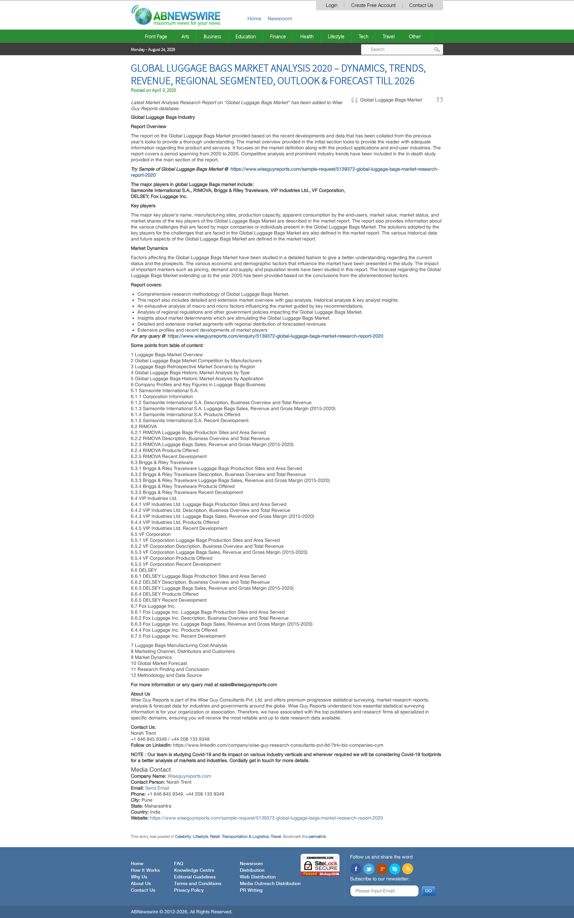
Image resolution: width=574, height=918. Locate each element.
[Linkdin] (381, 869)
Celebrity (183, 836)
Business (212, 36)
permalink (317, 836)
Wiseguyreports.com (189, 776)
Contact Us (421, 5)
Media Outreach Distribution (270, 883)
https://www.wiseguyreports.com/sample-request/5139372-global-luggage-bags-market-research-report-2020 (266, 818)
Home (254, 18)
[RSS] (407, 869)
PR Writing (251, 890)
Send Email (157, 788)
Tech (363, 36)
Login (331, 5)
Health (307, 36)
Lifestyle (336, 36)
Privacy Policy (189, 890)
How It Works (145, 870)
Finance (278, 36)
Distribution (252, 870)
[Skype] (394, 869)
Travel (389, 36)
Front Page (156, 36)
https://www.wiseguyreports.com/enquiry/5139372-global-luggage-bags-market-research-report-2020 (275, 336)
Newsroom (280, 18)
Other (415, 36)
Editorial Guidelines (195, 877)
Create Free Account (373, 5)
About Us (141, 883)
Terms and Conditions (197, 883)
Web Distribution (258, 877)
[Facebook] (355, 869)
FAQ (178, 863)
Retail (215, 836)
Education (246, 36)
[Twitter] (368, 869)
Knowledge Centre (194, 870)
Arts (185, 36)
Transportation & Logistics (245, 836)
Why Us (139, 877)
